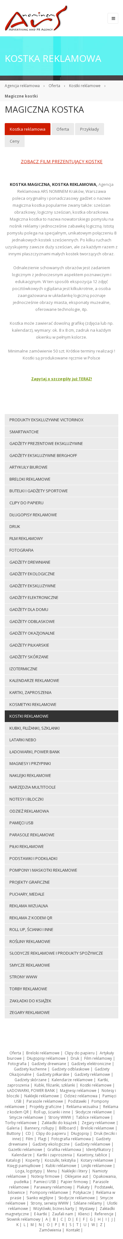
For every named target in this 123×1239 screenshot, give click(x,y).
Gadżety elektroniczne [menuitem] (33, 597)
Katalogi (13, 1160)
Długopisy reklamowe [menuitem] (33, 515)
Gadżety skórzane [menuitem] (29, 657)
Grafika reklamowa (64, 1149)
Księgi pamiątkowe (24, 1165)
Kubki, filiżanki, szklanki (54, 1085)
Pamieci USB (45, 1181)
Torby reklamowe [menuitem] (28, 989)
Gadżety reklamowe (92, 1074)
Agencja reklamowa (22, 85)
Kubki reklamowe (61, 1165)
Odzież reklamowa (80, 1096)
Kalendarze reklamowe (72, 1079)
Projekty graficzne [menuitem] (29, 882)
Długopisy (80, 1133)
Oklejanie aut (76, 1176)
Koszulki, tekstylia (60, 1160)
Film (29, 1138)
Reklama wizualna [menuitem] (28, 906)
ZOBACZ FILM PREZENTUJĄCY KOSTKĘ (61, 161)
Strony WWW (59, 1117)
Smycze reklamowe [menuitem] (29, 965)
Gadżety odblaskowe (71, 1069)
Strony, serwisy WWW (49, 1203)
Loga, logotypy (28, 1171)
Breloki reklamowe (43, 1053)
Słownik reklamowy (23, 1219)
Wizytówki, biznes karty (53, 1208)
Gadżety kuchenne (30, 1069)
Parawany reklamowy (53, 1187)
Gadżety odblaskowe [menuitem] (32, 621)
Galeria (13, 1128)
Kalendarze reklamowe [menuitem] (34, 680)
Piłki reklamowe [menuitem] (26, 846)
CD (28, 1133)
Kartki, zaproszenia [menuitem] (30, 692)
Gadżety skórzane (31, 1079)
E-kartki (40, 1214)
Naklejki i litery (74, 1171)
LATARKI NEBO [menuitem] (22, 740)
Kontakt (73, 1230)
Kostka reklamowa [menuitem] (27, 129)
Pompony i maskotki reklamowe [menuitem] (43, 870)
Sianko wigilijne (39, 1197)
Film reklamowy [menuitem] (26, 538)
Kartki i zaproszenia (54, 1155)
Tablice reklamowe (93, 1117)
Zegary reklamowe (98, 1122)
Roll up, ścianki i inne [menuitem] (31, 929)
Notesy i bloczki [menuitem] (26, 799)
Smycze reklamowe (26, 1117)
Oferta (54, 85)
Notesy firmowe (45, 1176)
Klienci (84, 1214)
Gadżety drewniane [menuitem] (29, 562)
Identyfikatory (98, 1149)
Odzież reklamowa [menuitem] (29, 811)
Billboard (67, 1128)
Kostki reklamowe (85, 85)
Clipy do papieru (80, 1053)
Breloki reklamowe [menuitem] (29, 479)
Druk (75, 1058)
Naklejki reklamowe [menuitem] (30, 775)
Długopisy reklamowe (46, 1058)
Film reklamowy (98, 1058)
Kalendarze (22, 1155)
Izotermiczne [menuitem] (23, 669)
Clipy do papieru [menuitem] (26, 503)
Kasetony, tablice (92, 1155)
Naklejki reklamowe (41, 1096)
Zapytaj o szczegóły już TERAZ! (61, 379)
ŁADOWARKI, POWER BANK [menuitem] (34, 752)
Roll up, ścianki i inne (52, 1112)
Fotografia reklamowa (71, 1138)
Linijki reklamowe (96, 1165)
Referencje (104, 1214)
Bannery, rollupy (39, 1128)
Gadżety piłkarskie (53, 1074)
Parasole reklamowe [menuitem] (32, 835)
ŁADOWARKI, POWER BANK (31, 1090)
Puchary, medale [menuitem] (26, 894)
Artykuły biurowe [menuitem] (28, 467)
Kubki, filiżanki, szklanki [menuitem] (34, 728)
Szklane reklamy (87, 1203)
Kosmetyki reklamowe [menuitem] (32, 704)
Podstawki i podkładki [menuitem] (33, 858)
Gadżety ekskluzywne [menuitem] (32, 586)
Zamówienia (50, 1230)
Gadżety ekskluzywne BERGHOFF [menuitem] (43, 455)
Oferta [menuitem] (62, 129)
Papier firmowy (74, 1181)
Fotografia (17, 1063)
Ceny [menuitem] (15, 141)
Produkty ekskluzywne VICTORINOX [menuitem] (46, 420)
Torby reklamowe (21, 1122)
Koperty (33, 1160)
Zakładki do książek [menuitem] (30, 1001)
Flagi (42, 1138)
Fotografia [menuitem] (21, 550)
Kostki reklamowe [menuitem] (29, 716)
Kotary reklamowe (97, 1160)
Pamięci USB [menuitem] (21, 823)
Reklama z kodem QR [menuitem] (30, 918)
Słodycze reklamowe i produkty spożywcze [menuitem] (56, 953)
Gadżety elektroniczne (91, 1063)
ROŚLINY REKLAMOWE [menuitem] (29, 941)
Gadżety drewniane (49, 1063)
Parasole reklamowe (44, 1101)
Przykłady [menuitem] (89, 129)
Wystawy (87, 1208)
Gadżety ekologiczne (51, 1144)
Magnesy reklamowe (78, 1090)
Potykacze (82, 1192)
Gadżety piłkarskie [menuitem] (29, 645)
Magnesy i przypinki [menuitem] (30, 763)
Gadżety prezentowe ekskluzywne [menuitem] (46, 443)
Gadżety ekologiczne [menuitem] (32, 574)
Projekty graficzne (46, 1106)
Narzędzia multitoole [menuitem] (32, 787)
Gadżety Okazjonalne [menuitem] (32, 633)
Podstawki (77, 1101)
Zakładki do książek (59, 1122)
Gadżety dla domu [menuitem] (28, 609)
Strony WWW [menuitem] (23, 977)
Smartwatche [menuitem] (24, 432)
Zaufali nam (62, 1214)
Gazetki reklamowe (25, 1149)
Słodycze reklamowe (93, 1112)
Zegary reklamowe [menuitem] (29, 1012)
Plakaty (83, 1187)
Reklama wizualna (82, 1106)
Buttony (13, 1133)
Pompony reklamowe (49, 1192)
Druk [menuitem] (14, 526)
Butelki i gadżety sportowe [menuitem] (38, 491)
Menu (52, 1171)
